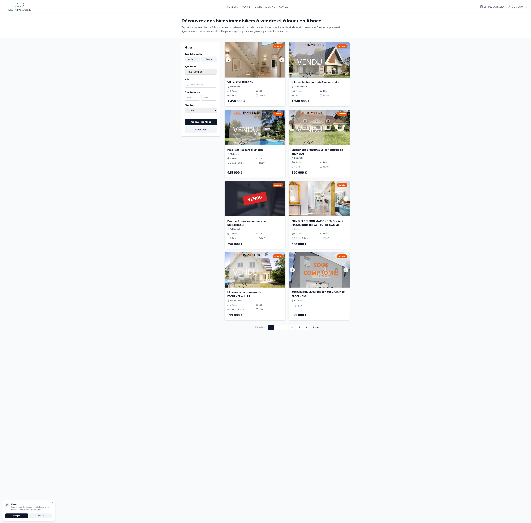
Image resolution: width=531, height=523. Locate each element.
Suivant (316, 327)
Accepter (16, 516)
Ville (187, 79)
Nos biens (232, 6)
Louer (209, 59)
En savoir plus (35, 510)
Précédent (260, 327)
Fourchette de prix (193, 92)
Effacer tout (200, 129)
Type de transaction (194, 54)
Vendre (246, 6)
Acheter (192, 59)
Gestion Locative (265, 6)
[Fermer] (52, 502)
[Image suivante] (281, 59)
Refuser (41, 516)
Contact (284, 6)
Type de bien (190, 67)
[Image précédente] (228, 59)
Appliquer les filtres (201, 122)
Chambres (189, 105)
